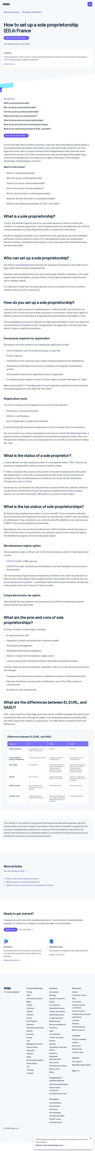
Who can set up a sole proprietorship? (20, 107)
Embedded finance (57, 1008)
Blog (74, 998)
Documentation (55, 1103)
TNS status (42, 494)
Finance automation (57, 1011)
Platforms (53, 1027)
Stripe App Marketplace (58, 1084)
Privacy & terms (78, 1011)
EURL (43, 277)
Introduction (9, 99)
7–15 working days (32, 385)
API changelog (55, 1112)
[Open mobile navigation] (90, 4)
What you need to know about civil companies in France (29, 885)
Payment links (32, 1047)
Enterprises (54, 992)
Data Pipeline (32, 1021)
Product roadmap (79, 1039)
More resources (11, 12)
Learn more (8, 64)
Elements (30, 1024)
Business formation (32, 12)
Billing (29, 1002)
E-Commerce (54, 1005)
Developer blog (55, 1122)
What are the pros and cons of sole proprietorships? (26, 124)
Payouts (30, 1053)
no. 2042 (27, 481)
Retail (51, 1072)
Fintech (52, 1040)
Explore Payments (11, 960)
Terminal (30, 1070)
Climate (30, 1011)
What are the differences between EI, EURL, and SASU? (27, 129)
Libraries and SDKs (56, 1116)
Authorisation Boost (35, 998)
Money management (57, 1024)
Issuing (29, 1037)
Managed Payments (35, 1044)
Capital (29, 1005)
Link (28, 1040)
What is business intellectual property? (23, 882)
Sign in (75, 1070)
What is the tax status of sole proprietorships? (23, 120)
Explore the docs (56, 954)
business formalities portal (24, 325)
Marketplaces (54, 1021)
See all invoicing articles (14, 871)
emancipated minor (25, 264)
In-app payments (56, 1018)
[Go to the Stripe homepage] (6, 988)
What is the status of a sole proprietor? (20, 116)
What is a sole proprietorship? (16, 103)
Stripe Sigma (32, 1063)
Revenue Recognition (35, 1060)
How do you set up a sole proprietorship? (21, 111)
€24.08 (10, 411)
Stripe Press (77, 1049)
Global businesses (56, 1014)
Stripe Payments (78, 433)
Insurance (53, 1053)
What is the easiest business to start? (22, 878)
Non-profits (54, 1062)
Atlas (29, 995)
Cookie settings (78, 1027)
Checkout (30, 1008)
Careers (75, 1042)
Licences (75, 1020)
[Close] (90, 1139)
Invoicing (30, 1034)
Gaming (52, 1044)
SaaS (51, 1031)
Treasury (30, 1073)
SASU (22, 280)
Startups (52, 995)
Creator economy (56, 1037)
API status (53, 1109)
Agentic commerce (57, 998)
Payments (31, 1050)
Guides (75, 992)
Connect (30, 1014)
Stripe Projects (55, 1119)
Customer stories (79, 995)
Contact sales (25, 929)
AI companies (54, 1034)
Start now (10, 929)
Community (76, 1002)
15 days (13, 328)
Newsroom (76, 1046)
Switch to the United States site (49, 1145)
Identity (30, 1031)
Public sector (54, 1069)
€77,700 (10, 561)
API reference (54, 1106)
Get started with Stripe (16, 38)
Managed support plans (81, 1065)
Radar (29, 1057)
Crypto (29, 1018)
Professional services (58, 1066)
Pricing (29, 992)
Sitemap (75, 1023)
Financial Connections (35, 1027)
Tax (28, 1066)
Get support (77, 1061)
